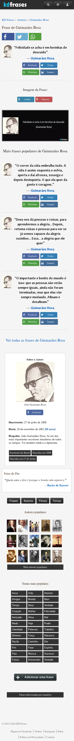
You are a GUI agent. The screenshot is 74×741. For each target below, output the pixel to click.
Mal (46, 617)
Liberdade (17, 629)
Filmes (43, 501)
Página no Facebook (21, 731)
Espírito (48, 647)
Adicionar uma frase (39, 677)
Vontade (48, 659)
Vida (30, 593)
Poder (47, 623)
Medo (15, 623)
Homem (48, 593)
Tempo (15, 605)
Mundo (31, 599)
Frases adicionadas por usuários (35, 694)
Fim (14, 647)
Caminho (33, 641)
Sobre (60, 731)
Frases (13, 501)
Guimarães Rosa (42, 58)
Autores (28, 501)
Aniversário (34, 659)
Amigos (16, 599)
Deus (31, 605)
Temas (57, 501)
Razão (15, 641)
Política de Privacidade (31, 737)
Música (32, 653)
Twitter (38, 731)
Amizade (17, 617)
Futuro (15, 659)
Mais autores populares (35, 567)
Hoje (30, 623)
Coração (16, 611)
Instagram (50, 731)
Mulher (31, 611)
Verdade (48, 605)
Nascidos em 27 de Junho (23, 458)
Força (31, 635)
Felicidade (49, 611)
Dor (46, 641)
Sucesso (49, 653)
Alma (31, 617)
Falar (31, 647)
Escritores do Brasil (20, 452)
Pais (14, 653)
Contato (50, 737)
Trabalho (49, 629)
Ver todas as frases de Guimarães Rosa (35, 340)
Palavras (33, 629)
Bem (46, 599)
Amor (15, 593)
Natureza (49, 635)
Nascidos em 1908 (41, 452)
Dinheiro (16, 635)
